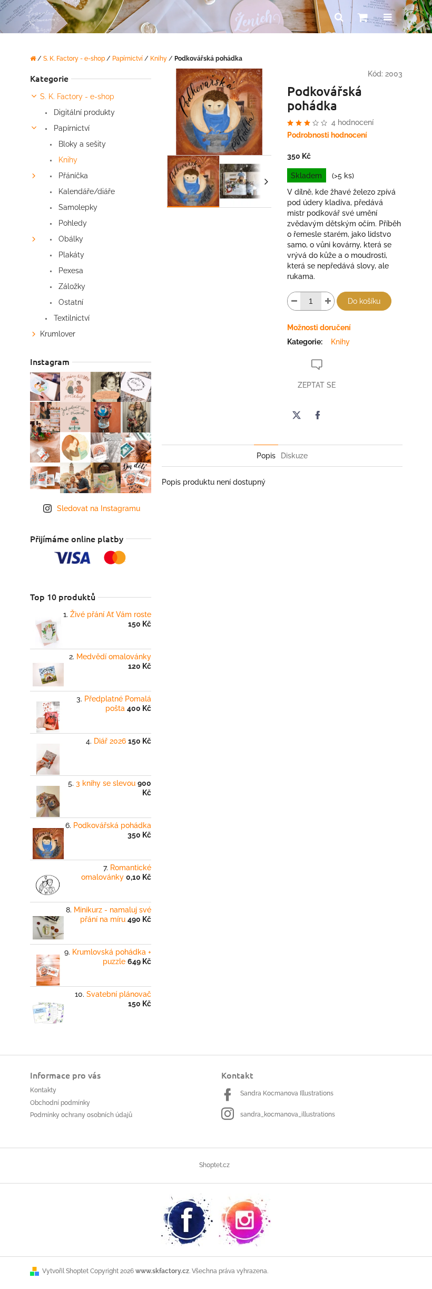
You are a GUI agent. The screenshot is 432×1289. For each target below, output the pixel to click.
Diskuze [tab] (294, 455)
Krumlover (57, 334)
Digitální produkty (83, 112)
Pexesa (69, 270)
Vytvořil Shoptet (65, 1271)
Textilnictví (71, 318)
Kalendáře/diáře (85, 191)
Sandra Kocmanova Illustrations (286, 1093)
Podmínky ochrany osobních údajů (81, 1115)
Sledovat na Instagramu (98, 508)
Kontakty (43, 1090)
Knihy (66, 160)
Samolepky (76, 207)
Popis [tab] (266, 455)
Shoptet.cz (214, 1165)
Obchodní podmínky (60, 1103)
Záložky (70, 286)
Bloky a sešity (81, 144)
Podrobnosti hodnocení (327, 135)
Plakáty (70, 255)
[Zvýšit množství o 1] (327, 301)
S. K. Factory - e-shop (77, 96)
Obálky (69, 239)
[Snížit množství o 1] (294, 301)
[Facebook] (317, 415)
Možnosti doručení (319, 327)
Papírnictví (71, 128)
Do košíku (364, 301)
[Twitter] (296, 415)
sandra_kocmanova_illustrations (287, 1114)
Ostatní (69, 302)
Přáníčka (72, 175)
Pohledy (71, 223)
